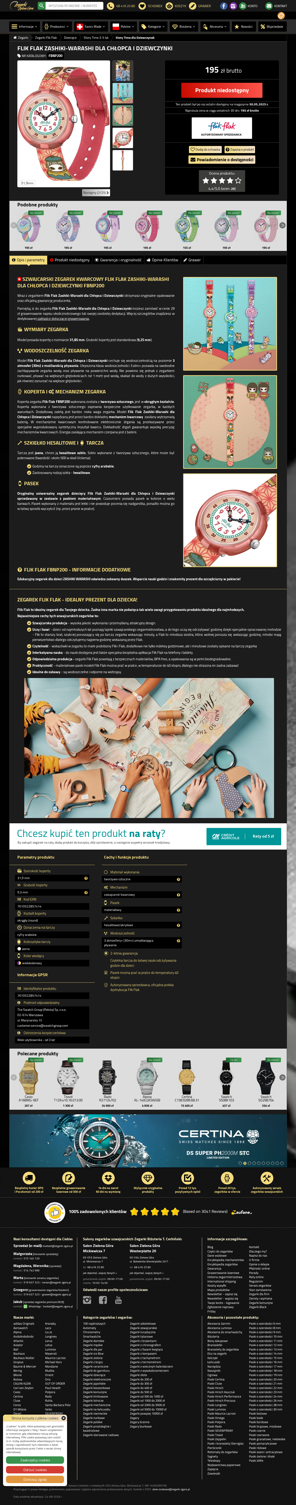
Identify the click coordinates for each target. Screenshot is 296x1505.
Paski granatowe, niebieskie (267, 1439)
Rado (48, 1396)
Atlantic (18, 1341)
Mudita (49, 1370)
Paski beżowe (258, 1413)
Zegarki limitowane (95, 1396)
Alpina (17, 1332)
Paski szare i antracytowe (266, 1452)
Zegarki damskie (93, 1341)
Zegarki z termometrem (145, 1362)
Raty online (256, 1277)
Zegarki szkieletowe (143, 1323)
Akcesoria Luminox (219, 1328)
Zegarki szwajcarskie (143, 1328)
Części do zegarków (220, 1251)
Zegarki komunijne (261, 1303)
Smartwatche (92, 1336)
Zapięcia (212, 1469)
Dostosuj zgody (35, 1479)
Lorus (48, 1341)
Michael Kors (53, 1362)
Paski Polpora (216, 1422)
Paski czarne (257, 1430)
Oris (47, 1379)
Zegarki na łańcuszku (96, 1409)
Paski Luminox (216, 1409)
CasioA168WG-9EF (29, 1098)
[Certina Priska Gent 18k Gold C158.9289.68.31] (187, 1076)
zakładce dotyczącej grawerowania (63, 318)
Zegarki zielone (93, 1358)
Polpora (50, 1392)
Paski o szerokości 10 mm (265, 1336)
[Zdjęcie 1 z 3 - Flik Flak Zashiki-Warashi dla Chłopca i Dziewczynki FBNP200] (230, 324)
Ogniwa (212, 1375)
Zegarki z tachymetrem (145, 1358)
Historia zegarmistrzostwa (224, 1277)
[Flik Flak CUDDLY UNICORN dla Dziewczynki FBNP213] (68, 227)
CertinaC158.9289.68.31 (187, 1098)
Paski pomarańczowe (263, 1443)
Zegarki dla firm (259, 1294)
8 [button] (272, 1163)
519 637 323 (32, 1282)
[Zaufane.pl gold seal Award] (54, 1212)
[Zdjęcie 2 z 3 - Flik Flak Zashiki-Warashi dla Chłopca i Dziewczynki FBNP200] (230, 422)
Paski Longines (217, 1405)
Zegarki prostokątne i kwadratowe (97, 1429)
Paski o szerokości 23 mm (265, 1392)
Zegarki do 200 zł (141, 1379)
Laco (48, 1328)
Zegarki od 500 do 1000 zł (146, 1396)
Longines (51, 1336)
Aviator (18, 1345)
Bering (17, 1370)
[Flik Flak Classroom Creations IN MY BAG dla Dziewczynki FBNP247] (266, 227)
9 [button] (277, 1163)
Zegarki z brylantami (143, 1341)
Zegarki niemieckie (95, 1413)
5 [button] (258, 1163)
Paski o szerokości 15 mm (265, 1358)
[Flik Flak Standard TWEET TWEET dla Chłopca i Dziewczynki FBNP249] (226, 227)
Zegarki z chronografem (145, 1345)
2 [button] (245, 1163)
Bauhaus (19, 1353)
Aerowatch (20, 1328)
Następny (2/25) (95, 193)
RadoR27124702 (107, 1098)
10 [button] (282, 1163)
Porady (253, 1273)
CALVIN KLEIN (22, 1383)
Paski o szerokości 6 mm (265, 1323)
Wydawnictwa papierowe (223, 1465)
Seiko (48, 1409)
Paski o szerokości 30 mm (265, 1409)
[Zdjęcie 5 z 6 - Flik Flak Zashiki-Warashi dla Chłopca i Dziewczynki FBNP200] (122, 138)
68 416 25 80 (95, 1267)
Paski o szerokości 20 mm (265, 1379)
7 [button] (268, 1163)
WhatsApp (34, 1306)
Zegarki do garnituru (96, 1370)
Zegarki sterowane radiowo (101, 1435)
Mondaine (51, 1366)
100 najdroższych (94, 1323)
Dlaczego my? (258, 1251)
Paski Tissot (215, 1435)
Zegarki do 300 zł (141, 1383)
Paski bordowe (258, 1422)
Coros (17, 1405)
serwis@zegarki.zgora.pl (56, 1282)
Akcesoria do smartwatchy (224, 1332)
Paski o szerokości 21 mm (265, 1383)
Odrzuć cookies (35, 1469)
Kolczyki (212, 1358)
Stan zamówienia (260, 1290)
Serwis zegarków (260, 1285)
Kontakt (254, 1247)
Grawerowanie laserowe (223, 1273)
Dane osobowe (217, 1255)
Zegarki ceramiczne (95, 1366)
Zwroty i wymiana (260, 1298)
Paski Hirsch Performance (224, 1396)
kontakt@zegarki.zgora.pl (58, 1246)
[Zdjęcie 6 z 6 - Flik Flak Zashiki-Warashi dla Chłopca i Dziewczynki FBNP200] (122, 160)
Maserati (51, 1353)
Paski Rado (214, 1426)
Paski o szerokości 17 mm (265, 1366)
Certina (18, 1396)
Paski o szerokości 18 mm (265, 1370)
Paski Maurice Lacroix (221, 1413)
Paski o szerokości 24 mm (265, 1396)
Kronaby (50, 1323)
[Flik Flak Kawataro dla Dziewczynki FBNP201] (187, 227)
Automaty (89, 1328)
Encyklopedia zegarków (222, 1264)
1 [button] (240, 1163)
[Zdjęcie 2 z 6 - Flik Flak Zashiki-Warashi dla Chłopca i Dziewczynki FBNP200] (122, 70)
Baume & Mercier (24, 1366)
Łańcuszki (213, 1362)
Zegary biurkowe (141, 1426)
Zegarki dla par (92, 1349)
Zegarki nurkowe (94, 1418)
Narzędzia (214, 1366)
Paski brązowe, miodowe (265, 1426)
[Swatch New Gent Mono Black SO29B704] (266, 1076)
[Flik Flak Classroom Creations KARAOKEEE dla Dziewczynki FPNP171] (147, 227)
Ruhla (48, 1400)
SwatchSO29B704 (266, 1098)
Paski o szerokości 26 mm (265, 1400)
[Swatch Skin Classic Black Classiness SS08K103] (226, 1076)
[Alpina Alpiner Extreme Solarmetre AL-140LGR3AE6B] (147, 1076)
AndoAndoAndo (23, 1336)
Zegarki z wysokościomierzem (149, 1370)
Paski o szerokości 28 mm (265, 1405)
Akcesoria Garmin (218, 1323)
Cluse (16, 1400)
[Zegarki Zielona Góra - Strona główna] (22, 5)
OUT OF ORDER (55, 1383)
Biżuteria (213, 1336)
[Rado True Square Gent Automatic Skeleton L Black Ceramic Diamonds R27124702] (108, 1076)
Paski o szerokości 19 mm (265, 1375)
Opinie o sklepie (259, 1264)
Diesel (17, 1413)
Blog (210, 1247)
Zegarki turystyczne (143, 1332)
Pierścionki (214, 1448)
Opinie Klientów (165, 260)
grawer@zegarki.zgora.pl (56, 1294)
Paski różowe (257, 1448)
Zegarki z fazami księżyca (146, 1349)
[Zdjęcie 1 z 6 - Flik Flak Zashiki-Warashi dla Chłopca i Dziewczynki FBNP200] (63, 123)
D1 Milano (19, 1409)
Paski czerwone (259, 1435)
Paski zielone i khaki (262, 1456)
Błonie (17, 1375)
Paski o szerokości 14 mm (265, 1353)
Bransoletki (214, 1345)
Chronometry (91, 1332)
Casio (16, 1392)
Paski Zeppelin (216, 1439)
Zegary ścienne (140, 1422)
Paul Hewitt (53, 1388)
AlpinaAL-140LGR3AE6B (147, 1098)
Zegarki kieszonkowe (96, 1388)
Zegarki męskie (93, 1345)
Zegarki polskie (92, 1422)
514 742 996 (32, 1270)
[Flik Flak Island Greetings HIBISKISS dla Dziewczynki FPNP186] (108, 227)
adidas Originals (23, 1323)
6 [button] (263, 1163)
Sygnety (212, 1456)
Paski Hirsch (215, 1388)
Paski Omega (216, 1418)
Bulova (17, 1379)
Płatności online (259, 1268)
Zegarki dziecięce (94, 1375)
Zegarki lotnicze (93, 1400)
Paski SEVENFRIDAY (220, 1430)
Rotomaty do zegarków (222, 1452)
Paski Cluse (214, 1383)
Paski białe (256, 1418)
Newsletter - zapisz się (222, 1294)
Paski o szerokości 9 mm (265, 1332)
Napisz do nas (258, 1255)
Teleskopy (213, 1460)
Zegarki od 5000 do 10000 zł (148, 1409)
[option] (148, 1143)
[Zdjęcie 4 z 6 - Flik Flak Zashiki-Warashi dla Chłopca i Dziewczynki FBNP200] (122, 115)
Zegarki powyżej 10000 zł (146, 1413)
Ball (15, 1349)
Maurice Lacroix (55, 1358)
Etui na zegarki (217, 1353)
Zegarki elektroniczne (97, 1379)
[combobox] (74, 6)
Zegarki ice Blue (93, 1353)
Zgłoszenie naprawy (220, 1307)
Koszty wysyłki (216, 1285)
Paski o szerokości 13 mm (265, 1349)
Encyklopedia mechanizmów (225, 1260)
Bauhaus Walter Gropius (23, 1360)
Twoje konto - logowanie (223, 1303)
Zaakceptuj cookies (35, 1460)
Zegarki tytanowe (141, 1336)
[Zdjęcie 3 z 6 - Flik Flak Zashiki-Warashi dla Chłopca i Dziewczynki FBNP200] (122, 93)
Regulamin (256, 1281)
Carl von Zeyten (23, 1388)
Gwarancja (214, 1268)
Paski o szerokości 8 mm (265, 1328)
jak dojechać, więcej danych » (100, 1273)
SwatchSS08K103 (226, 1098)
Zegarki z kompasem (143, 1353)
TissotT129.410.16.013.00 (68, 1098)
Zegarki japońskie (94, 1383)
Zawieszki (213, 1473)
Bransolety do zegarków (223, 1349)
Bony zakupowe (217, 1341)
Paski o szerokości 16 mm (265, 1362)
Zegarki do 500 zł (141, 1392)
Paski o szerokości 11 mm (265, 1341)
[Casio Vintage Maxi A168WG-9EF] (29, 1076)
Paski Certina (216, 1379)
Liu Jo (48, 1332)
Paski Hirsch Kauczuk (221, 1392)
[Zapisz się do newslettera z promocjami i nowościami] (281, 15)
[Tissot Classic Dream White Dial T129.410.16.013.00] (68, 1076)
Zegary (134, 1418)
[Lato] (148, 1143)
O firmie (254, 1260)
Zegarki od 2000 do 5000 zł (147, 1405)
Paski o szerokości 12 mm (265, 1345)
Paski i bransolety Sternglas (225, 1443)
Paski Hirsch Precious (221, 1400)
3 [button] (249, 1163)
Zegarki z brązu (93, 1362)
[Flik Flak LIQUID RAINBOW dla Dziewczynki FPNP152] (29, 227)
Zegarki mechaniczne (97, 1405)
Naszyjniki (213, 1370)
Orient (49, 1375)
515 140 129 (32, 1258)
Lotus (48, 1345)
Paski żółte (256, 1460)
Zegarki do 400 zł (141, 1388)
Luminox (50, 1349)
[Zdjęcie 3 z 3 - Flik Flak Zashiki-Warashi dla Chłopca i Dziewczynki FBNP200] (230, 520)
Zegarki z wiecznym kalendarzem (151, 1366)
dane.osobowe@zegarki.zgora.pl (171, 1489)
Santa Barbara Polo (58, 1405)
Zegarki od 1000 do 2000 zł (147, 1400)
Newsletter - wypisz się (222, 1298)
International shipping (221, 1281)
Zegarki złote (138, 1375)
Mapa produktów (218, 1290)
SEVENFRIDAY (54, 1413)
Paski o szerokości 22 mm (265, 1388)
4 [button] (254, 1163)
